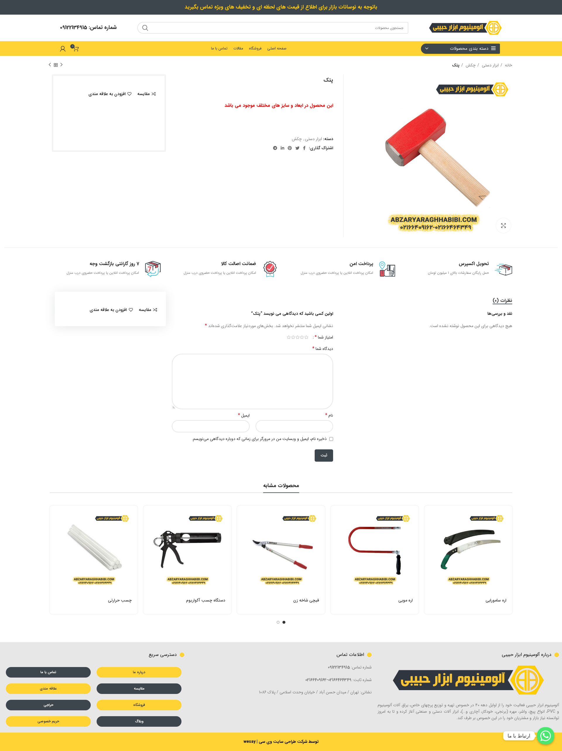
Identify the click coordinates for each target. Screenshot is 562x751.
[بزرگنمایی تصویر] (503, 225)
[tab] (502, 301)
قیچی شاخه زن (306, 600)
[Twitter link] (297, 148)
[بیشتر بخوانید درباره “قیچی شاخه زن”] (241, 515)
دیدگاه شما (322, 349)
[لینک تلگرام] (275, 148)
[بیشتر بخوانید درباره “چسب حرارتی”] (54, 515)
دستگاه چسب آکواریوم (205, 600)
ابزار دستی (490, 65)
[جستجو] (145, 28)
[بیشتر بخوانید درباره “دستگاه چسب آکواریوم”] (147, 515)
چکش (470, 65)
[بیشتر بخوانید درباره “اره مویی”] (335, 515)
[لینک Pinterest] (290, 148)
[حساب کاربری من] (62, 48)
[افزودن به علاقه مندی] (429, 554)
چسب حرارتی (120, 600)
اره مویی (405, 600)
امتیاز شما (324, 337)
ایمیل (244, 415)
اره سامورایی (496, 600)
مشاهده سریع (429, 528)
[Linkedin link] (282, 148)
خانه (508, 65)
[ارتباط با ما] (546, 736)
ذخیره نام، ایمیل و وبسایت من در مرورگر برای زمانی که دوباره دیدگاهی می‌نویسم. (259, 439)
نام (329, 415)
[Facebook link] (304, 148)
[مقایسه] (429, 541)
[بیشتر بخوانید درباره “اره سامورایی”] (429, 515)
